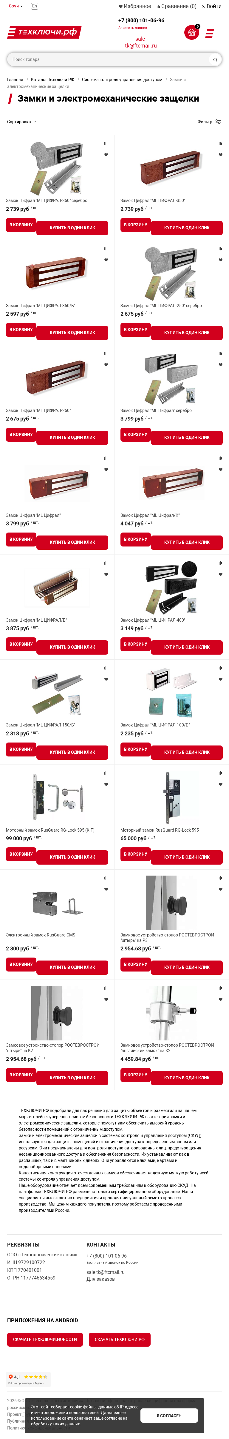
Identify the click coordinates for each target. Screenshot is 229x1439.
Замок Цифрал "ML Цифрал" (33, 515)
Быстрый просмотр (57, 168)
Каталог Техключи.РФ (52, 79)
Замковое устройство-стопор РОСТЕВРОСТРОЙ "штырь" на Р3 (167, 938)
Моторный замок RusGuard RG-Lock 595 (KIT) (50, 830)
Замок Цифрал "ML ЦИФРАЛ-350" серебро (46, 200)
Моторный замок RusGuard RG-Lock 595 (159, 830)
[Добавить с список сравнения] (106, 143)
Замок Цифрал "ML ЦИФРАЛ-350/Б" (40, 305)
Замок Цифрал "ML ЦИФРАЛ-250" (38, 410)
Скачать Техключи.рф (120, 1339)
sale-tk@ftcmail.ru (141, 42)
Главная (15, 79)
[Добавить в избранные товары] (106, 154)
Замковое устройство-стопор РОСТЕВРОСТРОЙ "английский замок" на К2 (167, 1048)
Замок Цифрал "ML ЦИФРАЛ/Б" (36, 620)
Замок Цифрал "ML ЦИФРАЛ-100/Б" (155, 725)
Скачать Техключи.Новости (45, 1339)
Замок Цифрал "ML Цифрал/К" (150, 515)
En (34, 6)
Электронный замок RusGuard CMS (40, 935)
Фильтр (205, 121)
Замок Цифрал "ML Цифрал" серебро (156, 410)
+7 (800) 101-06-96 (141, 23)
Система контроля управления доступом (122, 79)
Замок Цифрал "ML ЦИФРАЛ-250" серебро (161, 305)
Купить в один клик (72, 227)
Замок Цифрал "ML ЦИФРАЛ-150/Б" (40, 725)
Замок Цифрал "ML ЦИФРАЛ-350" (152, 200)
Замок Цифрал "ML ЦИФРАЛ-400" (152, 620)
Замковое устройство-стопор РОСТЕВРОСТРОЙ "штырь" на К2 (53, 1048)
